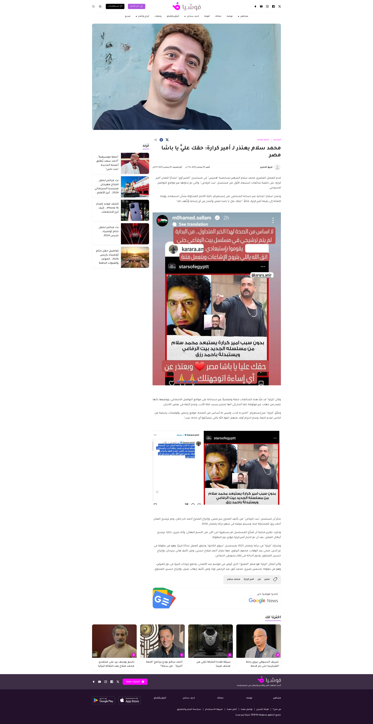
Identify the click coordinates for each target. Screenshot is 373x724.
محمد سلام (233, 579)
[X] (279, 6)
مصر (267, 579)
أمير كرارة (249, 579)
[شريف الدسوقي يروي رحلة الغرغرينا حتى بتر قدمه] (258, 641)
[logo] (186, 6)
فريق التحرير (266, 167)
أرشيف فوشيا (263, 140)
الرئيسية (277, 140)
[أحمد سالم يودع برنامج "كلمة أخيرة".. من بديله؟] (162, 641)
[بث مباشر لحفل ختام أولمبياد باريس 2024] (135, 233)
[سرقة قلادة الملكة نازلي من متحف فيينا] (210, 641)
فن (259, 579)
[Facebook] (273, 6)
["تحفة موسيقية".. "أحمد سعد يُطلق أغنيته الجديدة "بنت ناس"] (135, 163)
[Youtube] (261, 6)
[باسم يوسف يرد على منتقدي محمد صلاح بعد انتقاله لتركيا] (114, 641)
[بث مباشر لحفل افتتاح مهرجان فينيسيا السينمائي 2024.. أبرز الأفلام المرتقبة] (135, 186)
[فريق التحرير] (277, 167)
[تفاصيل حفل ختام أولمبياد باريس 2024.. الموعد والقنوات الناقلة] (135, 257)
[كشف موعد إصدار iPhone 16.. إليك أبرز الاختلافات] (135, 210)
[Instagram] (267, 6)
